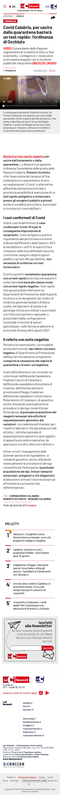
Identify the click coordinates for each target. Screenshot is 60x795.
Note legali (14, 780)
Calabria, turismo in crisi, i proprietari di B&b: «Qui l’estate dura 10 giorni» (31, 552)
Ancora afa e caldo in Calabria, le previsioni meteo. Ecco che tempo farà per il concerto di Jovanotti (32, 588)
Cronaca (20, 16)
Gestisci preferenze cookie (35, 780)
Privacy (42, 777)
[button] (53, 17)
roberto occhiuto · (15, 498)
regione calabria (39, 498)
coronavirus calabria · (24, 495)
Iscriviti (48, 648)
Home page (8, 16)
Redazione (11, 777)
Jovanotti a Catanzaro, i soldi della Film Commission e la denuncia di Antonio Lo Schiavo (31, 605)
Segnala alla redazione (27, 777)
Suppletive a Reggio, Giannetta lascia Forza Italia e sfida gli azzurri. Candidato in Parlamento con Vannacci (32, 569)
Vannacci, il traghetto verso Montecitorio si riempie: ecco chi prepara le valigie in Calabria (32, 537)
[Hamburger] (4, 6)
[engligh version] (10, 6)
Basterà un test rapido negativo (23, 156)
